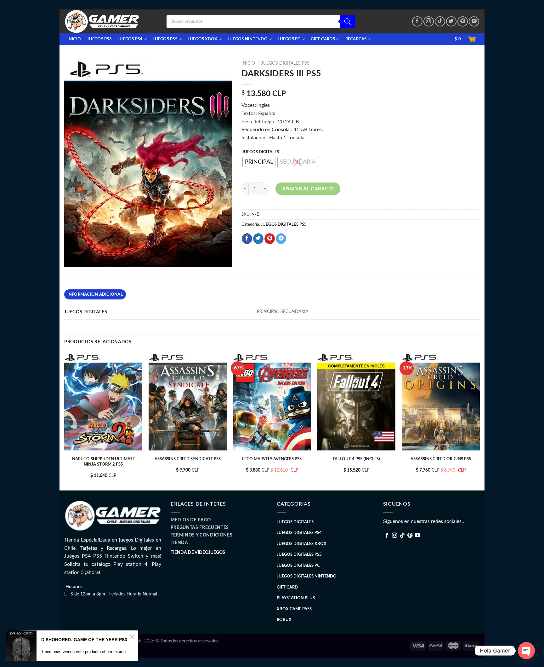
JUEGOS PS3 (99, 39)
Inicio (248, 63)
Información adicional (95, 294)
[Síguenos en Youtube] (474, 21)
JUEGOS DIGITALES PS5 (285, 63)
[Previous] (64, 420)
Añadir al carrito (308, 188)
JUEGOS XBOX (202, 39)
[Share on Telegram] (281, 238)
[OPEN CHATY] (526, 650)
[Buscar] (347, 21)
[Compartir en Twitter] (258, 238)
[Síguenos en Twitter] (451, 21)
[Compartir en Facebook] (247, 238)
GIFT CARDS (323, 39)
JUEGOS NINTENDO (248, 39)
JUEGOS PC (289, 39)
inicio (74, 39)
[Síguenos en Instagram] (428, 21)
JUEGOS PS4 (130, 39)
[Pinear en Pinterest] (269, 238)
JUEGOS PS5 (165, 39)
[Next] (479, 420)
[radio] (259, 162)
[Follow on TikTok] (440, 21)
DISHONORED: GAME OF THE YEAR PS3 (84, 639)
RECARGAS (356, 39)
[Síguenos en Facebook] (417, 21)
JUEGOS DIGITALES (260, 152)
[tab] (95, 294)
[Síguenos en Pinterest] (462, 21)
